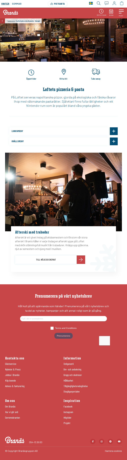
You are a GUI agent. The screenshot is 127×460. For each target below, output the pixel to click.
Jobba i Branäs (12, 375)
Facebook (68, 406)
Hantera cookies (113, 450)
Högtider (67, 417)
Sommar (17, 3)
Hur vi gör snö (11, 412)
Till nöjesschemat (46, 259)
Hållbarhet (68, 380)
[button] (121, 13)
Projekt (67, 423)
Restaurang (11, 21)
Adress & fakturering (14, 386)
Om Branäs (10, 406)
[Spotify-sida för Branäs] (110, 441)
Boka (111, 15)
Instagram (68, 412)
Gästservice (10, 363)
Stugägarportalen (72, 391)
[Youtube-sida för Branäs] (119, 441)
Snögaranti (69, 363)
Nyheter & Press (13, 369)
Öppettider (101, 15)
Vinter (5, 3)
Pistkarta (59, 3)
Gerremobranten (12, 417)
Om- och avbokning (72, 369)
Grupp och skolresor (73, 375)
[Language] (91, 3)
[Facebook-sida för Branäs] (92, 441)
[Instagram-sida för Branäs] (101, 441)
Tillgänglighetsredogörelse (76, 386)
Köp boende (10, 380)
